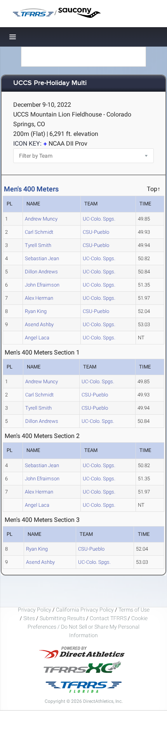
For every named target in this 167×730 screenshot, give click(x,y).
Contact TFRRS (109, 618)
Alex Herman (39, 298)
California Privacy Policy (85, 610)
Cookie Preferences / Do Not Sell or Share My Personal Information (88, 626)
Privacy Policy (34, 610)
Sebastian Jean (42, 258)
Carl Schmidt (39, 232)
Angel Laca (37, 338)
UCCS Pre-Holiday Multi (50, 83)
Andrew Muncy (41, 219)
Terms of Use (134, 610)
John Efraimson (42, 285)
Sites (29, 618)
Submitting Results (62, 618)
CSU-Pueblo (96, 232)
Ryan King (36, 311)
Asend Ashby (39, 324)
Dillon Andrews (41, 272)
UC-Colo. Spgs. (99, 219)
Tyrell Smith (38, 245)
